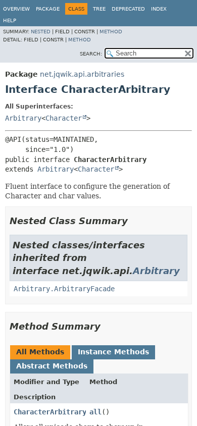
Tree (99, 9)
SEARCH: (91, 54)
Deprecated (128, 9)
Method (111, 31)
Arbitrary (23, 118)
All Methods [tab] (40, 352)
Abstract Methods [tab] (51, 366)
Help (9, 20)
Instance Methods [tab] (113, 352)
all (95, 412)
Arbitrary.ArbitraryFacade (64, 289)
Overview (16, 9)
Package (48, 9)
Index (159, 9)
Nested (41, 31)
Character (63, 118)
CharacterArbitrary (50, 412)
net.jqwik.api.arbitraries (82, 74)
